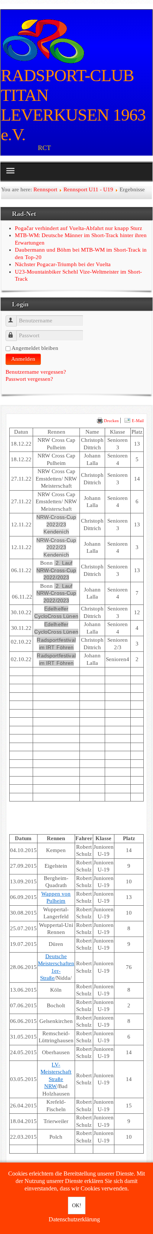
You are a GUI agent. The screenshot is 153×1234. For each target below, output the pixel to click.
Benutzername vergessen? (36, 372)
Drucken (111, 420)
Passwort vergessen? (29, 379)
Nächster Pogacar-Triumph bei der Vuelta (63, 264)
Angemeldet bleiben (35, 348)
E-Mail (137, 420)
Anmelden (23, 359)
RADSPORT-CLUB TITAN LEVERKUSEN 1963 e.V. (73, 105)
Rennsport (45, 189)
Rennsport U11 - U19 (88, 189)
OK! (76, 1205)
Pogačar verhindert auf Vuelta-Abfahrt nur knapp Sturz (78, 228)
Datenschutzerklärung (74, 1219)
